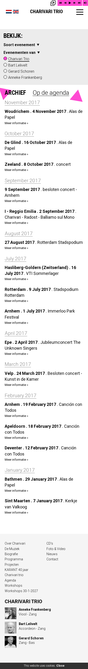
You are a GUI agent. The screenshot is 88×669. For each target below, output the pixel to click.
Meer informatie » (16, 123)
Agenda (10, 580)
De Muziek (12, 549)
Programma (14, 559)
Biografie (11, 554)
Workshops (13, 585)
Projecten (12, 564)
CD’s (49, 543)
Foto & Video (55, 549)
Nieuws (51, 554)
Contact (52, 559)
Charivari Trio (46, 11)
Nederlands (9, 11)
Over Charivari (15, 543)
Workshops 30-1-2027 (21, 591)
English (16, 11)
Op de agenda (51, 92)
